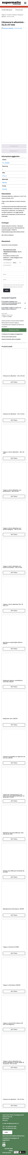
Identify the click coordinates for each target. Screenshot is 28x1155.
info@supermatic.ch (13, 1123)
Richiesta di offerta (14, 330)
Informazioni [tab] (14, 146)
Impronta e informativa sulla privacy (13, 1135)
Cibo (12, 315)
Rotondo (4, 189)
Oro (3, 163)
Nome (4, 274)
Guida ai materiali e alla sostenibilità (11, 339)
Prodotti (9, 14)
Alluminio (4, 182)
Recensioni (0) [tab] (14, 151)
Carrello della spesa (7, 10)
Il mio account (19, 10)
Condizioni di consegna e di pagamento (12, 334)
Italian (6, 1132)
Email (4, 279)
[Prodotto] (14, 366)
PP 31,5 (4, 176)
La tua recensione (7, 265)
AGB (3, 1142)
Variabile (7, 163)
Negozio (4, 14)
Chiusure (14, 14)
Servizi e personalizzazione (9, 336)
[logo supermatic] (11, 3)
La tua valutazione (7, 262)
